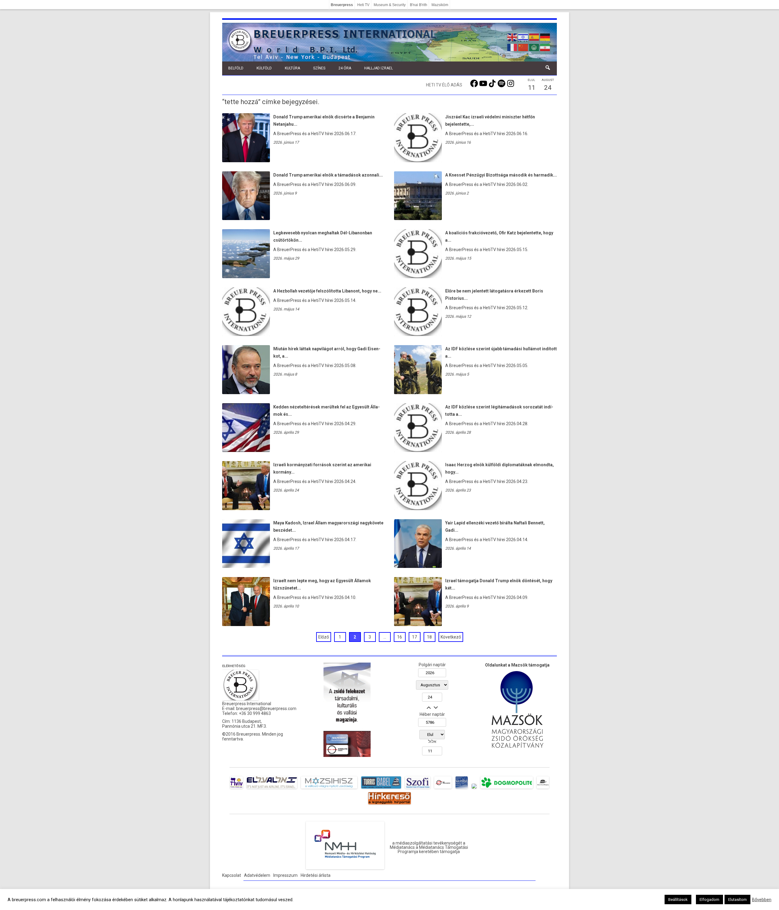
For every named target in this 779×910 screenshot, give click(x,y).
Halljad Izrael (378, 68)
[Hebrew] (523, 36)
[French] (512, 46)
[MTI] (443, 788)
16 (399, 637)
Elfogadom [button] (709, 899)
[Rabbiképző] (474, 788)
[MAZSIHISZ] (329, 788)
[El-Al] (272, 788)
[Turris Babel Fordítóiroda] (381, 788)
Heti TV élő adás (444, 84)
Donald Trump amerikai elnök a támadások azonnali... (328, 175)
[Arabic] (534, 46)
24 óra (344, 68)
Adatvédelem (257, 875)
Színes (319, 68)
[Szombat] (461, 788)
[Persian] (545, 46)
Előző (323, 637)
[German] (545, 36)
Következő (451, 637)
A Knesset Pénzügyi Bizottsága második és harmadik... (501, 175)
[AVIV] (236, 788)
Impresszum (285, 875)
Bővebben (761, 899)
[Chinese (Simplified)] (523, 46)
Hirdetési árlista (315, 875)
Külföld (264, 68)
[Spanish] (534, 36)
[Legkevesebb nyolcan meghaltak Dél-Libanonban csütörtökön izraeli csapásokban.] (246, 276)
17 (414, 637)
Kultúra (292, 68)
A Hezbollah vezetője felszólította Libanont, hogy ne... (327, 291)
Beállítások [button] (678, 899)
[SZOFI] (417, 788)
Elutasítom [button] (737, 899)
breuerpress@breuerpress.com (266, 708)
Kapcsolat (231, 875)
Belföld (235, 68)
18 (429, 637)
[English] (512, 36)
